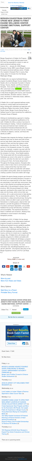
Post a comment (16, 313)
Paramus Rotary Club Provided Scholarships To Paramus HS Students (15, 422)
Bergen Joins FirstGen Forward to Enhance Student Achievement (15, 375)
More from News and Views (11, 280)
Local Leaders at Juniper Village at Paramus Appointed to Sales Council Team (15, 392)
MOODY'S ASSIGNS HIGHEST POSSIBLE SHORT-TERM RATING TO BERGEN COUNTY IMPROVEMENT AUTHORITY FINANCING (15, 369)
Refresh (26, 309)
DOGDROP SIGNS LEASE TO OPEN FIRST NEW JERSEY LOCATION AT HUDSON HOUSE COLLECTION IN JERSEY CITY (15, 402)
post (3, 49)
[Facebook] (3, 266)
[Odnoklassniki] (24, 266)
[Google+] (7, 266)
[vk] (20, 269)
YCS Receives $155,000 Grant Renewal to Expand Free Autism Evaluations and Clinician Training (16, 432)
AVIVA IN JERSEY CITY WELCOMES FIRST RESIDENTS (15, 384)
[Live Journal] (16, 266)
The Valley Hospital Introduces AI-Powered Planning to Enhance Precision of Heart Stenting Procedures (15, 417)
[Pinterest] (28, 266)
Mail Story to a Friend (8, 290)
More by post (5, 278)
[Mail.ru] (20, 266)
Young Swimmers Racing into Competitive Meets (14, 413)
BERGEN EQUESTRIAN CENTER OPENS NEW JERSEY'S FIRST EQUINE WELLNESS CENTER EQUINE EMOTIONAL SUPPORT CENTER (15, 23)
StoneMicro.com (22, 459)
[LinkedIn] (12, 266)
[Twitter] (16, 269)
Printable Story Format (9, 292)
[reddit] (12, 269)
